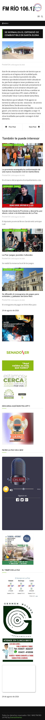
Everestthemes (16, 717)
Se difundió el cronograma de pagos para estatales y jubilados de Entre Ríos (20, 295)
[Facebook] (17, 500)
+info (37, 596)
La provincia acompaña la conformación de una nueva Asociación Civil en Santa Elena (21, 170)
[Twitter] (22, 500)
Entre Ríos (18, 269)
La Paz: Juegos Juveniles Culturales (17, 255)
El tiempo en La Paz (22, 578)
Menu (5, 23)
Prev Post (12, 127)
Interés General (20, 230)
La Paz (17, 186)
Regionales (19, 145)
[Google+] (26, 500)
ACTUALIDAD (8, 145)
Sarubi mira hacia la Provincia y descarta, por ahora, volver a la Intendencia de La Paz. (22, 212)
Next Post (32, 127)
